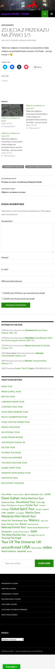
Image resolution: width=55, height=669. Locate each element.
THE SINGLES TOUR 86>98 (13, 442)
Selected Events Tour (13, 527)
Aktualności (7, 25)
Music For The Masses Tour (14, 520)
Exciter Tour (32, 505)
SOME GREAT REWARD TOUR (14, 412)
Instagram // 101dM (9, 594)
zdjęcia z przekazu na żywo (39, 167)
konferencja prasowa (13, 167)
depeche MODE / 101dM (15, 13)
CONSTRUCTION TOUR (12, 407)
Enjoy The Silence (9, 505)
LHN (3, 513)
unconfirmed (11, 547)
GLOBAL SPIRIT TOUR (11, 468)
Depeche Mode (8, 502)
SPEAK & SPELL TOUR (11, 391)
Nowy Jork (44, 521)
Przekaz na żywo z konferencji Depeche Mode (21, 180)
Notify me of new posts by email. (19, 298)
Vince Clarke (36, 548)
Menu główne (51, 13)
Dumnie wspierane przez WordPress (29, 651)
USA (26, 546)
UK (38, 542)
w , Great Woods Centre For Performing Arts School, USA (26, 339)
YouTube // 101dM (9, 604)
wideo (47, 547)
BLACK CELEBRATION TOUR (14, 417)
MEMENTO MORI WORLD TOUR (15, 473)
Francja (5, 509)
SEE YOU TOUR (8, 396)
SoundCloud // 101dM (11, 599)
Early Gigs (41, 502)
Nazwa (5, 257)
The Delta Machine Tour (13, 534)
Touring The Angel (11, 537)
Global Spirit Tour (22, 509)
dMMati (15, 40)
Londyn (11, 512)
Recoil (23, 523)
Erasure (21, 505)
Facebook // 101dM (9, 583)
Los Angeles (20, 513)
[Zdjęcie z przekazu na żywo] (12, 110)
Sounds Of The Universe (21, 532)
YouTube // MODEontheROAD (14, 609)
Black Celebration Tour (34, 494)
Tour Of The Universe (18, 542)
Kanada (38, 509)
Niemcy (34, 520)
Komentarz (7, 221)
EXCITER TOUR (8, 447)
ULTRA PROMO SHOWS (12, 437)
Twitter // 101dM (8, 589)
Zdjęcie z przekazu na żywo (13, 190)
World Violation (8, 551)
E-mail (5, 269)
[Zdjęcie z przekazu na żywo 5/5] (38, 116)
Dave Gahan (10, 498)
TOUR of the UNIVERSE (11, 457)
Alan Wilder (6, 494)
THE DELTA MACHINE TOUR (14, 462)
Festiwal (42, 505)
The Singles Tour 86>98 (35, 535)
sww (33, 531)
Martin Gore (32, 512)
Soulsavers (6, 531)
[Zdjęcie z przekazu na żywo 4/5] (13, 144)
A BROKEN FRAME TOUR (12, 401)
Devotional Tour (25, 502)
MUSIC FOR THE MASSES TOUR (15, 422)
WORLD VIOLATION (10, 427)
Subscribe (44, 563)
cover (47, 494)
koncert (46, 509)
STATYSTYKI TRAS (9, 478)
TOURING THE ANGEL (11, 452)
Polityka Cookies (9, 615)
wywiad (21, 551)
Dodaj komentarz (28, 40)
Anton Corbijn (18, 494)
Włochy (29, 551)
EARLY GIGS (6, 386)
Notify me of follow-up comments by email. (24, 293)
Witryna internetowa (11, 281)
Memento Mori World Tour (18, 516)
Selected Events (33, 524)
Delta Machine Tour (32, 498)
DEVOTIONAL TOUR (10, 432)
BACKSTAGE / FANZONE (12, 483)
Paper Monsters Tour (9, 524)
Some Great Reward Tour (38, 527)
